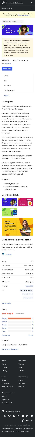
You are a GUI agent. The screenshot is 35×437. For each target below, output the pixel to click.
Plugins (20, 367)
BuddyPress (7, 403)
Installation (7, 85)
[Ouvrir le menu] (32, 3)
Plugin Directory (7, 8)
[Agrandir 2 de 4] (31, 200)
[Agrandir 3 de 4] (14, 210)
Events (20, 380)
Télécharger (7, 68)
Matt (4, 396)
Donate (21, 383)
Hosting (4, 367)
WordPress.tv (7, 387)
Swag (21, 387)
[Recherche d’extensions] (22, 21)
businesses (23, 290)
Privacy (4, 371)
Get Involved (22, 377)
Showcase (22, 361)
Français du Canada (13, 411)
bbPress (5, 399)
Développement (9, 90)
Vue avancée (6, 303)
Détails (6, 76)
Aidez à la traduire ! (24, 15)
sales (30, 294)
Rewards (25, 294)
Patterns (21, 371)
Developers (6, 383)
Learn (4, 377)
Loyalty (30, 290)
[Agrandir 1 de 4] (14, 200)
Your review (6, 335)
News (4, 364)
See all (31, 335)
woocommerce (28, 298)
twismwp (8, 63)
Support (6, 95)
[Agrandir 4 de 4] (31, 220)
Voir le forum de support (10, 349)
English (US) (29, 286)
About (4, 361)
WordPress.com (8, 393)
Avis (5, 81)
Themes (21, 364)
